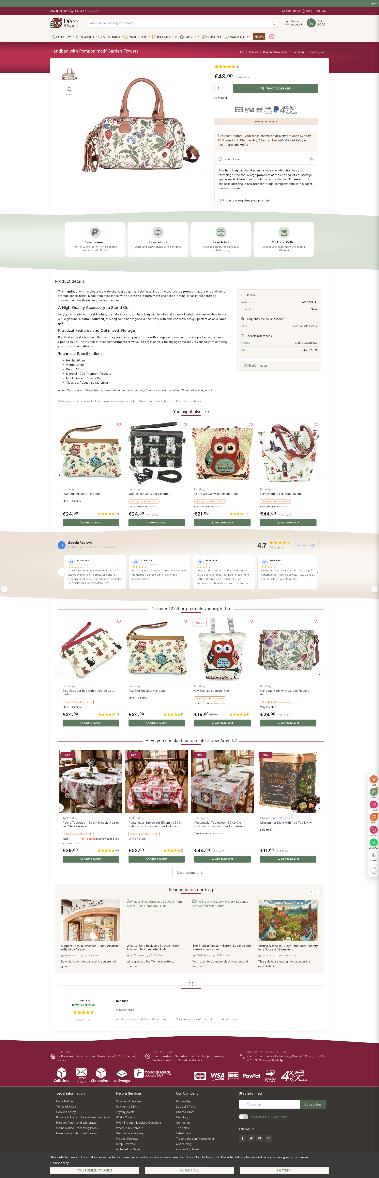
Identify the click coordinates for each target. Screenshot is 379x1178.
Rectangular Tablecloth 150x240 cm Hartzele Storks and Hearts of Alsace (219, 824)
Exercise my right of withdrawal (76, 1133)
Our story (182, 1117)
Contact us (293, 10)
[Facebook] (242, 1138)
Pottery (63, 37)
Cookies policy (66, 1112)
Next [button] (318, 891)
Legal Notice (64, 1101)
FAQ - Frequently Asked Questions (138, 1122)
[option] (91, 935)
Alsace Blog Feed (187, 1149)
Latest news (184, 1133)
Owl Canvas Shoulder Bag (211, 690)
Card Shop (137, 37)
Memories (111, 37)
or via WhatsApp (273, 1060)
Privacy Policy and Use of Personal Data (82, 1117)
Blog (309, 10)
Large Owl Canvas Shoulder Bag (216, 494)
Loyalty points (125, 1112)
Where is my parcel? (129, 1128)
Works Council (125, 1117)
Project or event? (266, 121)
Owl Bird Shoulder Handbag (81, 494)
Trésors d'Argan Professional (195, 1138)
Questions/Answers (304, 326)
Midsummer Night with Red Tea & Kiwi (286, 822)
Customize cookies (95, 1170)
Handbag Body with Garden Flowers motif (284, 692)
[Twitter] (251, 1138)
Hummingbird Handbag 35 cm (280, 494)
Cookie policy (59, 1163)
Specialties (165, 37)
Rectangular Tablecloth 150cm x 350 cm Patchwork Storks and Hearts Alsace (156, 824)
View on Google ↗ (307, 545)
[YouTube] (259, 1138)
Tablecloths (70, 818)
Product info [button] (231, 159)
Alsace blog (183, 1144)
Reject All (189, 1170)
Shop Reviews (125, 1144)
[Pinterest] (268, 1138)
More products (187, 873)
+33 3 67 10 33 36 (86, 10)
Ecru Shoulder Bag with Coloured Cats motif (88, 692)
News (259, 37)
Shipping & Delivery (129, 1101)
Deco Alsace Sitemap (130, 1133)
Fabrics (190, 37)
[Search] (273, 23)
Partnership (183, 1101)
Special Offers (185, 1106)
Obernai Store (185, 1112)
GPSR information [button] (254, 365)
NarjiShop (238, 37)
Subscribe (312, 1104)
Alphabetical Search (129, 1149)
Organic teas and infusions (277, 818)
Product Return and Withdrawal (76, 1122)
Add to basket (278, 88)
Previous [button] (312, 891)
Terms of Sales (66, 1106)
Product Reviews (127, 1138)
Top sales (182, 1128)
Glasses (86, 37)
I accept (284, 1170)
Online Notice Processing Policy (77, 1128)
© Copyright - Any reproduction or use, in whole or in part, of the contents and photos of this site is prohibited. (131, 401)
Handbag (68, 489)
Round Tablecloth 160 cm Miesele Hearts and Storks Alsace (91, 824)
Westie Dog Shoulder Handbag (149, 494)
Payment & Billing (127, 1106)
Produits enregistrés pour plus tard (246, 200)
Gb (323, 10)
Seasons (213, 37)
